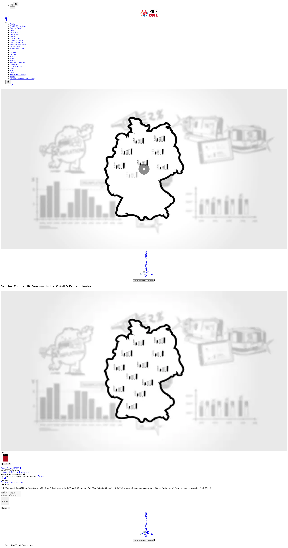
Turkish (12, 77)
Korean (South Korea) (18, 75)
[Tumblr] (146, 260)
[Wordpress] (146, 268)
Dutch (12, 73)
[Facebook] (146, 256)
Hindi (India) (14, 34)
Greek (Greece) (15, 32)
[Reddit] (146, 264)
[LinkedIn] (146, 266)
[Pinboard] (146, 270)
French (12, 60)
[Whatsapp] (146, 252)
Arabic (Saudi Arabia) (18, 44)
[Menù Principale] (15, 4)
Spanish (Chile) (15, 38)
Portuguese (14, 64)
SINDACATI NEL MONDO (13, 482)
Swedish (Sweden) (16, 42)
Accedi (41, 476)
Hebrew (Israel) (15, 46)
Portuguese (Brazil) (17, 48)
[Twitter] (146, 258)
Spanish (13, 56)
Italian (12, 30)
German (13, 54)
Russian (13, 24)
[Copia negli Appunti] (146, 276)
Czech (12, 69)
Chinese (13, 52)
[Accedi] (12, 85)
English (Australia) (16, 40)
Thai (11, 71)
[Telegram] (146, 254)
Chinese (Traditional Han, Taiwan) (22, 79)
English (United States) (18, 26)
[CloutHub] (146, 274)
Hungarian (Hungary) (17, 62)
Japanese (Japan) (16, 28)
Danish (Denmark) (16, 66)
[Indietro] (11, 5)
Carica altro (5, 508)
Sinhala (12, 36)
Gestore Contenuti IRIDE (10, 468)
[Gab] (146, 272)
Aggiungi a (24, 472)
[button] (6, 464)
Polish (12, 58)
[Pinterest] (146, 262)
